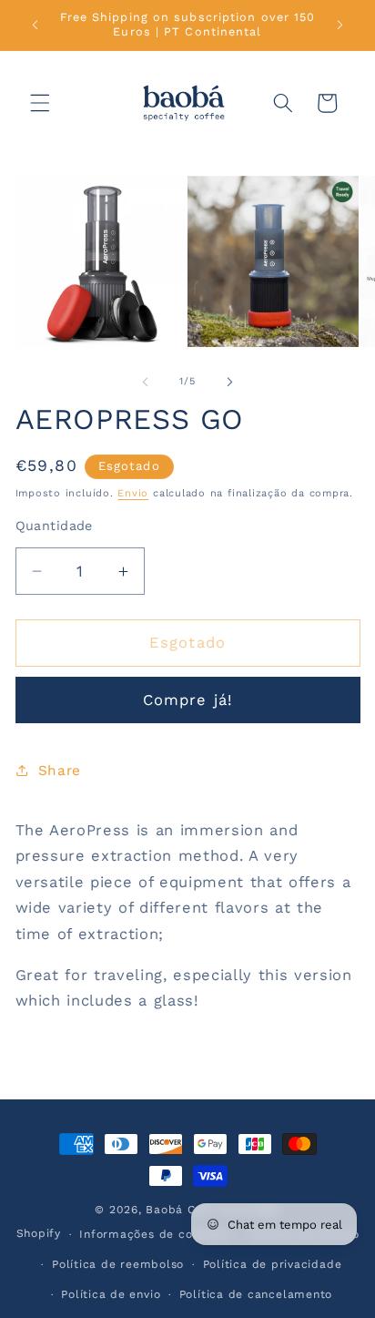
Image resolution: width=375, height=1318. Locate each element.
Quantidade (54, 525)
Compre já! (187, 700)
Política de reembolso (118, 1264)
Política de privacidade (272, 1264)
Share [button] (59, 770)
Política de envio (110, 1294)
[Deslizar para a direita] (229, 382)
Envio (132, 493)
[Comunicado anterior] (35, 25)
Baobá (164, 1209)
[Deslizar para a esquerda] (146, 382)
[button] (40, 103)
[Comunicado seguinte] (340, 25)
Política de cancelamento (255, 1294)
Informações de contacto (155, 1234)
